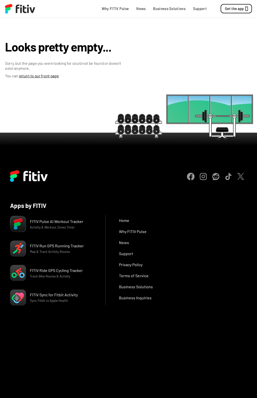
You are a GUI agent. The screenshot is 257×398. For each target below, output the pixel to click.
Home (124, 220)
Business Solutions (169, 8)
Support (200, 8)
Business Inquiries (135, 297)
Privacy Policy (131, 264)
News (141, 8)
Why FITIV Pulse (115, 8)
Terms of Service (134, 275)
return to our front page (39, 75)
